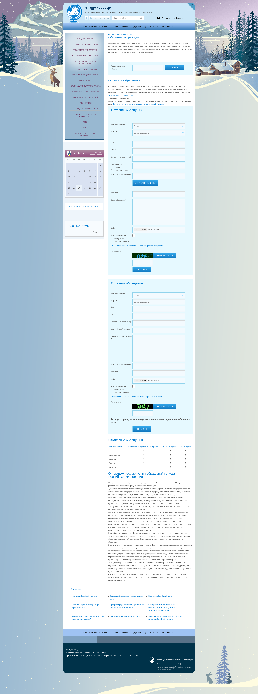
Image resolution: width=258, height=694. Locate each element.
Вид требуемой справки (120, 329)
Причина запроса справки (121, 337)
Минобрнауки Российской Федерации (84, 596)
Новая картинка (164, 256)
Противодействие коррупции (85, 44)
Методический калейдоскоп (85, 69)
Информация (136, 27)
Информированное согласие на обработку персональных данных (137, 246)
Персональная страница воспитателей (85, 62)
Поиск (174, 68)
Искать (141, 18)
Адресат (115, 131)
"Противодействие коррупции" (121, 95)
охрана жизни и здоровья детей (85, 75)
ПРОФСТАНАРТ (85, 80)
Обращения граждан (124, 34)
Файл (113, 228)
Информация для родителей (85, 97)
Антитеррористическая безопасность (85, 115)
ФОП (85, 128)
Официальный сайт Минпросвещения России (125, 616)
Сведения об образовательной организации (100, 27)
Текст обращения (118, 200)
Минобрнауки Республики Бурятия (160, 596)
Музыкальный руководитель (85, 56)
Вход (95, 232)
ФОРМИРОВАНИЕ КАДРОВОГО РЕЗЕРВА (85, 86)
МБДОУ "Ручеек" (98, 8)
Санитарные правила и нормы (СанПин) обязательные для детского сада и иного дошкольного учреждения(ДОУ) (161, 607)
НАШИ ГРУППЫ (85, 103)
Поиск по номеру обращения (118, 67)
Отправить (142, 270)
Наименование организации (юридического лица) (119, 167)
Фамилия (115, 142)
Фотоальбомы (158, 27)
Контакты (171, 27)
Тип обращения (118, 125)
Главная (111, 34)
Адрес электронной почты (121, 175)
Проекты (147, 27)
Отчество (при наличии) (121, 157)
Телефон (114, 193)
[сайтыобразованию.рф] (191, 7)
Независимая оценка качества (85, 92)
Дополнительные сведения (85, 50)
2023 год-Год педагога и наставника (85, 134)
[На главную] (86, 18)
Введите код (116, 251)
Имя (113, 150)
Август (98, 152)
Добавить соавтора (145, 183)
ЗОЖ (85, 122)
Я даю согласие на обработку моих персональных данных (120, 239)
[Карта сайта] (91, 18)
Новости (124, 27)
